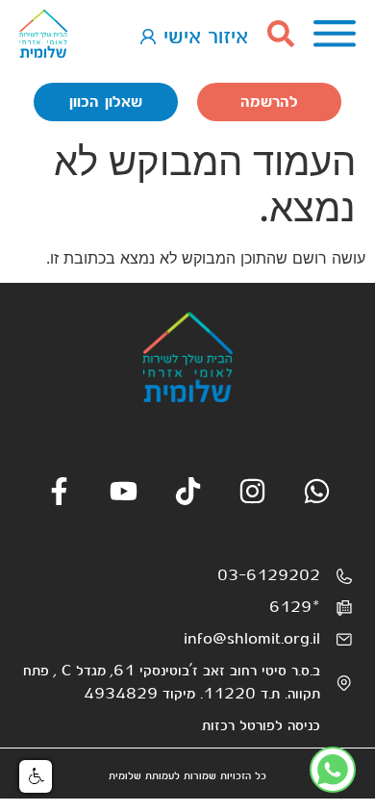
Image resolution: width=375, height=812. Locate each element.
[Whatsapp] (317, 491)
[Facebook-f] (59, 491)
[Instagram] (252, 491)
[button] (35, 776)
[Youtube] (124, 491)
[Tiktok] (188, 491)
